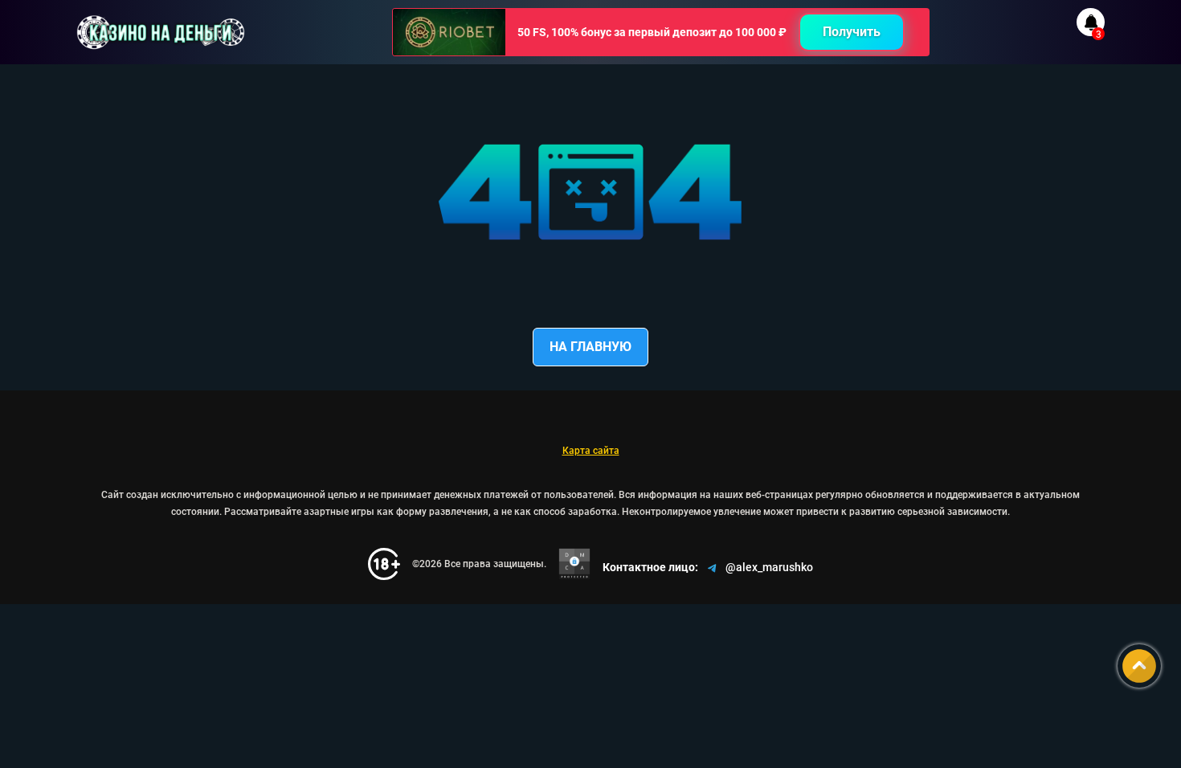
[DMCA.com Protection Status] (574, 564)
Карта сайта (590, 450)
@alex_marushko (769, 567)
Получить (852, 31)
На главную (590, 346)
